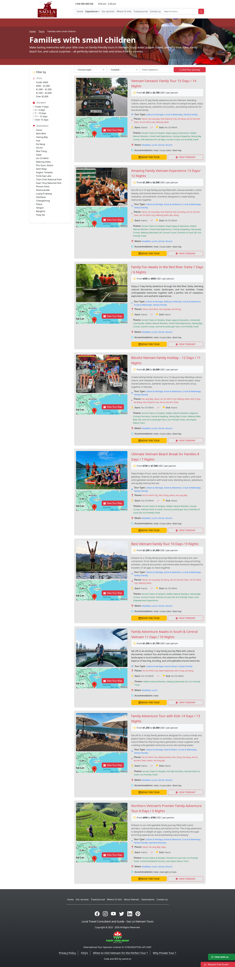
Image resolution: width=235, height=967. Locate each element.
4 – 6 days (40, 109)
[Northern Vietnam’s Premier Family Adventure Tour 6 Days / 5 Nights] (101, 822)
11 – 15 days (41, 116)
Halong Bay (42, 137)
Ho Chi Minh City (147, 122)
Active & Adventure (172, 204)
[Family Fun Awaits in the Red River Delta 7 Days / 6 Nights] (101, 283)
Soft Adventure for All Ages (153, 139)
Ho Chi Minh (42, 158)
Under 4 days (42, 106)
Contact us (155, 11)
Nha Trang (41, 151)
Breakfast (146, 145)
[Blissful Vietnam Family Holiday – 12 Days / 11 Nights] (101, 374)
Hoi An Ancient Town (169, 402)
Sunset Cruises (173, 139)
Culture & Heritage (154, 114)
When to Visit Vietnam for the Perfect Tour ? (120, 953)
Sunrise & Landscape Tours (168, 326)
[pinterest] (137, 913)
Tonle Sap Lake (43, 175)
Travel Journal (141, 11)
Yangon (40, 207)
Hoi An (39, 147)
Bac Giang (174, 215)
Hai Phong (176, 309)
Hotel (156, 150)
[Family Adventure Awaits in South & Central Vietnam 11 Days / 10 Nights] (101, 648)
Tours (41, 31)
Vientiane (41, 197)
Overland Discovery (157, 842)
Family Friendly (190, 114)
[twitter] (121, 913)
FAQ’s (84, 953)
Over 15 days (41, 119)
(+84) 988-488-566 (84, 3)
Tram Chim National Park (49, 179)
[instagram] (105, 913)
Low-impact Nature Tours (177, 861)
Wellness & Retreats (173, 301)
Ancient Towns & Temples (153, 133)
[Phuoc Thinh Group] (117, 936)
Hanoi (39, 130)
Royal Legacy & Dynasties (177, 133)
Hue (38, 140)
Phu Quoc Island (44, 165)
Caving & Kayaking (181, 136)
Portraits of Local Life (187, 232)
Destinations (147, 899)
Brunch (169, 145)
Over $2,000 (42, 96)
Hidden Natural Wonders (156, 323)
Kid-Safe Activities (175, 771)
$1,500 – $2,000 (44, 92)
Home (80, 11)
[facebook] (97, 913)
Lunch (154, 145)
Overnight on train (168, 872)
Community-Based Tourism (152, 861)
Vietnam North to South (152, 509)
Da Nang (40, 144)
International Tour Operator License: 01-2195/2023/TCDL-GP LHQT (117, 947)
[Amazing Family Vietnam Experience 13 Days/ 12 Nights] (101, 187)
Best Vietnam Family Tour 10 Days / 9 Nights (165, 544)
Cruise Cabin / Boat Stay (170, 150)
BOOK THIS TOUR (150, 157)
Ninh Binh (41, 133)
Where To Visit (124, 11)
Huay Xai (40, 214)
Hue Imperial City (169, 119)
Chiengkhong (43, 200)
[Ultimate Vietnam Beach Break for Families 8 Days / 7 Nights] (101, 470)
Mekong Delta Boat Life (151, 232)
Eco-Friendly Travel (189, 139)
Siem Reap (41, 168)
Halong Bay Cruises (178, 416)
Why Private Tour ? (164, 953)
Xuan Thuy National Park (48, 182)
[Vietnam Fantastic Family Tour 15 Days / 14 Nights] (101, 97)
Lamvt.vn (126, 958)
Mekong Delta (43, 161)
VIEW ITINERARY (186, 157)
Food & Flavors (171, 666)
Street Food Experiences (161, 136)
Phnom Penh (42, 186)
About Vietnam (131, 899)
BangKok (40, 211)
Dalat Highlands (166, 670)
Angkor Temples (44, 172)
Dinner (161, 145)
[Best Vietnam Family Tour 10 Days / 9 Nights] (101, 560)
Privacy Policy (67, 953)
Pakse (39, 204)
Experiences (91, 11)
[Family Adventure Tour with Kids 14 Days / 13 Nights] (101, 732)
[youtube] (113, 913)
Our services (108, 11)
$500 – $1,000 (43, 85)
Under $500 (42, 82)
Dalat (38, 154)
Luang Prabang (44, 193)
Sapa (163, 847)
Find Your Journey (191, 69)
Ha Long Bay (154, 119)
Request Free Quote (217, 964)
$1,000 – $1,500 (44, 89)
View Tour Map (114, 130)
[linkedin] (129, 913)
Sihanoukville (43, 190)
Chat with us (221, 956)
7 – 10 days (40, 113)
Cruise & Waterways (173, 114)
